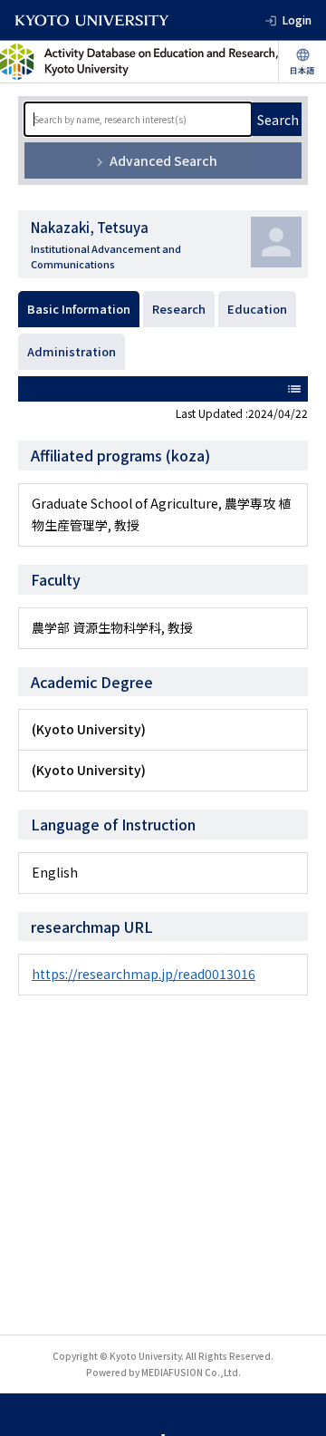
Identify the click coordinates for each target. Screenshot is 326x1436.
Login (297, 19)
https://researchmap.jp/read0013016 (143, 974)
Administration (71, 351)
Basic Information (78, 308)
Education (257, 308)
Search (278, 120)
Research (179, 308)
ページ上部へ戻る (295, 1405)
